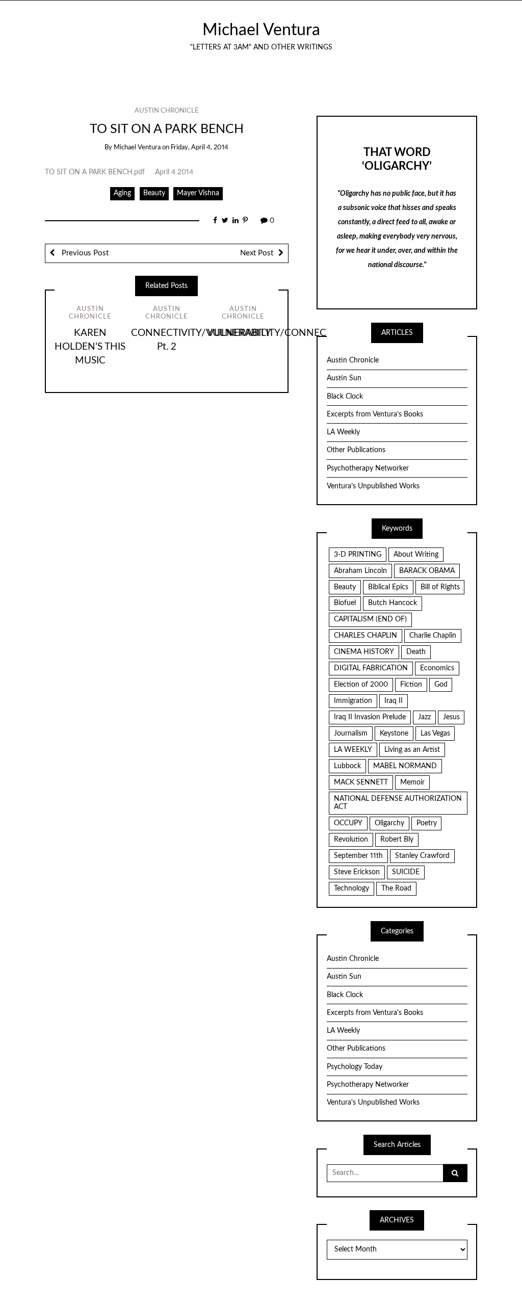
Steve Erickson (357, 872)
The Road (396, 888)
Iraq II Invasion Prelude (370, 717)
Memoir (412, 782)
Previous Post (84, 253)
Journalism (351, 733)
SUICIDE (406, 872)
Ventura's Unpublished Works (373, 1102)
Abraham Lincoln (360, 570)
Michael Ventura (261, 30)
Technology (351, 888)
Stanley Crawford (422, 855)
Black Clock (345, 396)
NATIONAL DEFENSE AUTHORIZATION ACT (398, 803)
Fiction (411, 684)
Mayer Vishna (198, 193)
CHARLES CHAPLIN (365, 635)
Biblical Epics (388, 587)
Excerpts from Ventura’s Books (375, 414)
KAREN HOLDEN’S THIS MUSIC (90, 346)
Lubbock (347, 766)
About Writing (416, 554)
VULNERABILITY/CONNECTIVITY (281, 333)
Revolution (351, 839)
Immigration (353, 700)
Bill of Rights (440, 587)
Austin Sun (344, 378)
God (441, 684)
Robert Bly (396, 839)
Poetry (426, 823)
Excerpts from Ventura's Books (375, 1012)
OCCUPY (348, 823)
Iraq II (393, 700)
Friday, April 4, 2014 (199, 147)
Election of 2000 (361, 684)
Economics (437, 668)
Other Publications (356, 450)
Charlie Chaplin (432, 635)
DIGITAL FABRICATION (371, 668)
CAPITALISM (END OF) (370, 619)
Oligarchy (389, 823)
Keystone (394, 733)
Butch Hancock (392, 603)
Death (416, 652)
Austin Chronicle (167, 111)
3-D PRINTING (357, 554)
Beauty (154, 193)
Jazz (424, 717)
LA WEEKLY (353, 749)
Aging (122, 193)
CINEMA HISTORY (364, 652)
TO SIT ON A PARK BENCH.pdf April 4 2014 (119, 172)
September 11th (358, 855)
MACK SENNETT (361, 782)
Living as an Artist (412, 749)
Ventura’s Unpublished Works (373, 486)
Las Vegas (435, 733)
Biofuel (345, 603)
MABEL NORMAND (405, 766)
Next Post (256, 253)
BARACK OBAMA (427, 570)
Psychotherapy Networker (368, 468)
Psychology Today (354, 1066)
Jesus (451, 717)
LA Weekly (343, 432)
